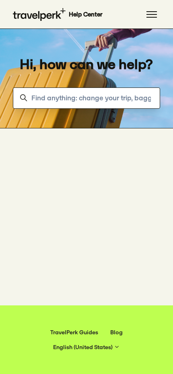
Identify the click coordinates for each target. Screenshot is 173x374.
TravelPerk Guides (74, 332)
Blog (116, 332)
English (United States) (83, 347)
